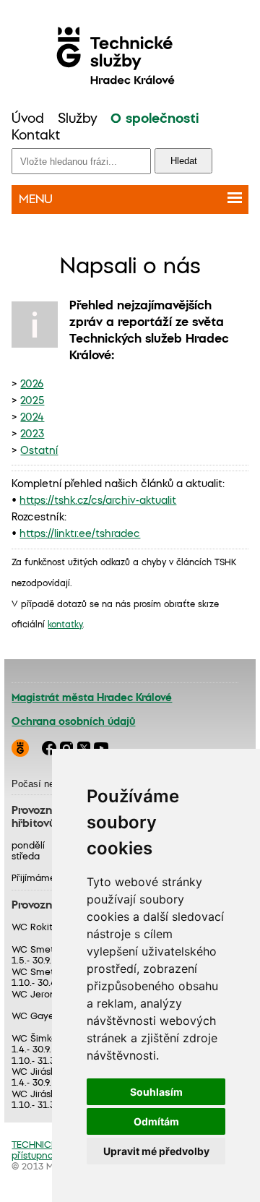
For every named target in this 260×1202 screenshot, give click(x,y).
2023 (32, 434)
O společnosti (154, 119)
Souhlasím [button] (156, 1092)
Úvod (28, 119)
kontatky (65, 625)
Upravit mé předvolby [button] (156, 1151)
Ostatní (39, 451)
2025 (32, 401)
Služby (78, 119)
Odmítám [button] (156, 1121)
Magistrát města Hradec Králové (92, 698)
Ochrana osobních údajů (73, 722)
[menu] (130, 128)
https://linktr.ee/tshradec (80, 534)
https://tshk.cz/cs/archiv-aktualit (98, 501)
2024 (32, 418)
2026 (31, 384)
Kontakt (36, 135)
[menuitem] (28, 119)
